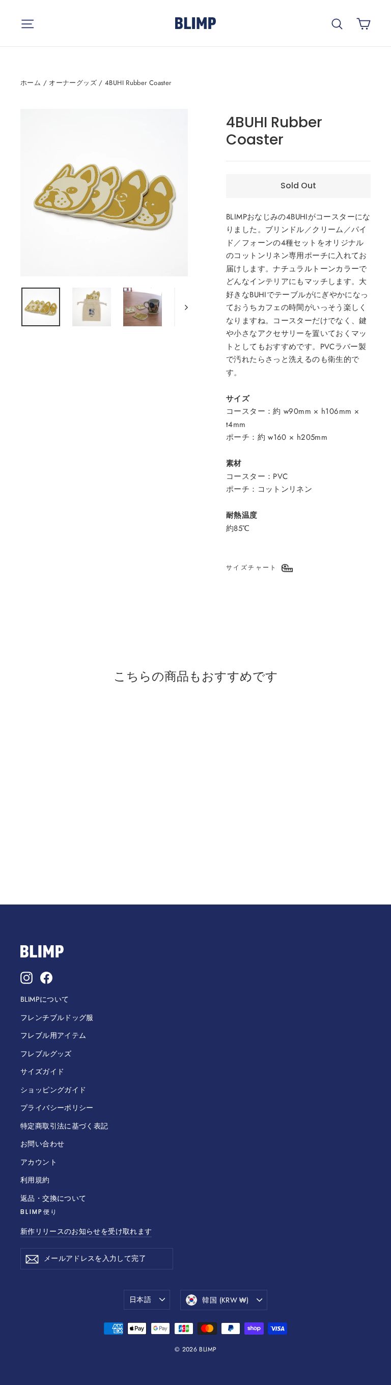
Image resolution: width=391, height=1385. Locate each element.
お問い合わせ (42, 1144)
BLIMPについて (44, 999)
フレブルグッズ (46, 1054)
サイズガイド (42, 1071)
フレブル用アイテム (53, 1035)
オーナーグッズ (73, 83)
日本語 (140, 1299)
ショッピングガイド (53, 1090)
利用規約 (35, 1180)
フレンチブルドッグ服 (57, 1017)
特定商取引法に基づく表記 (64, 1126)
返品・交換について (53, 1198)
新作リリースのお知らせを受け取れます (86, 1231)
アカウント (38, 1162)
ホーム (30, 83)
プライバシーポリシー (57, 1108)
